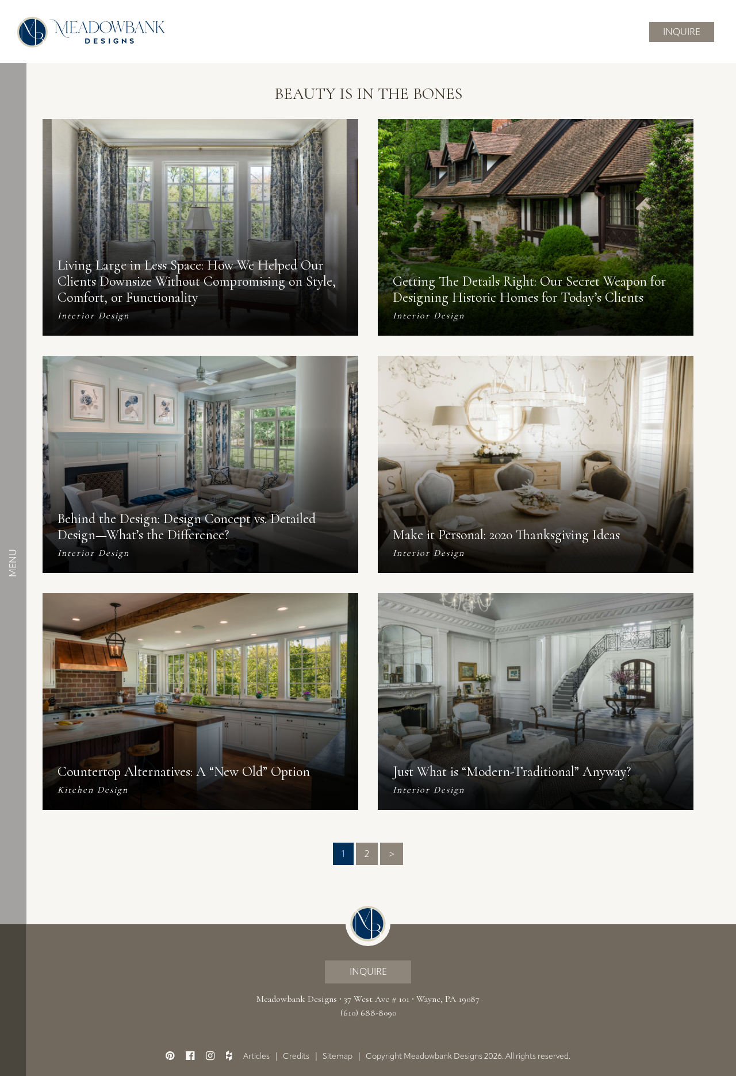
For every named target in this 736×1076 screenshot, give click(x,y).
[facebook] (190, 1056)
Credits (296, 1056)
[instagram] (210, 1056)
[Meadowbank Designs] (89, 31)
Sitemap (337, 1056)
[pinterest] (170, 1056)
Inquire (681, 31)
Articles (256, 1056)
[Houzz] (229, 1056)
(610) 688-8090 (368, 1013)
